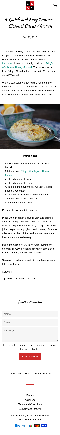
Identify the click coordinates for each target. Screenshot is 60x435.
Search (30, 395)
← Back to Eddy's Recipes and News (30, 373)
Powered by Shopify (30, 419)
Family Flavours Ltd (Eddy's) (34, 415)
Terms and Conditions (30, 404)
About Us (30, 399)
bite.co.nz (7, 63)
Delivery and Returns (30, 409)
